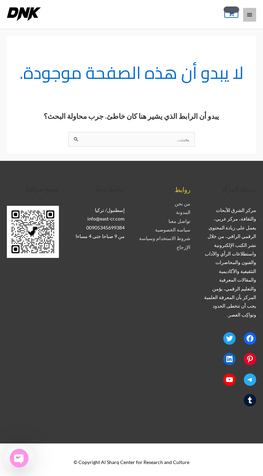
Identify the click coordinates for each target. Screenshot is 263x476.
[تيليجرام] (250, 379)
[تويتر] (229, 338)
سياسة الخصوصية (172, 230)
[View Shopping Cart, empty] (231, 14)
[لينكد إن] (229, 359)
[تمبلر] (250, 400)
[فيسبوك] (250, 338)
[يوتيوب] (229, 379)
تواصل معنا (179, 221)
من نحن (182, 203)
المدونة (183, 212)
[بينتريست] (250, 359)
